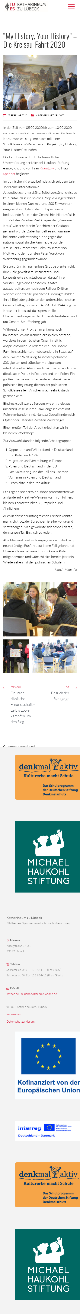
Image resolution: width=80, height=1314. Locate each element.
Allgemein (42, 115)
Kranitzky (47, 168)
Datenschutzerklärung (20, 1021)
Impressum (13, 1014)
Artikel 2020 (56, 115)
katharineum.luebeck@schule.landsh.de (31, 994)
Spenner (9, 174)
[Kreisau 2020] (40, 609)
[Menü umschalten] (71, 6)
